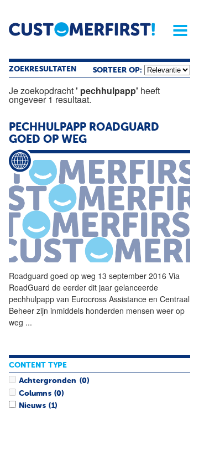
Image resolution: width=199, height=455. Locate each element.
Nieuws (32, 406)
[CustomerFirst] (82, 29)
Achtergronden (47, 381)
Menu (176, 30)
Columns (35, 393)
